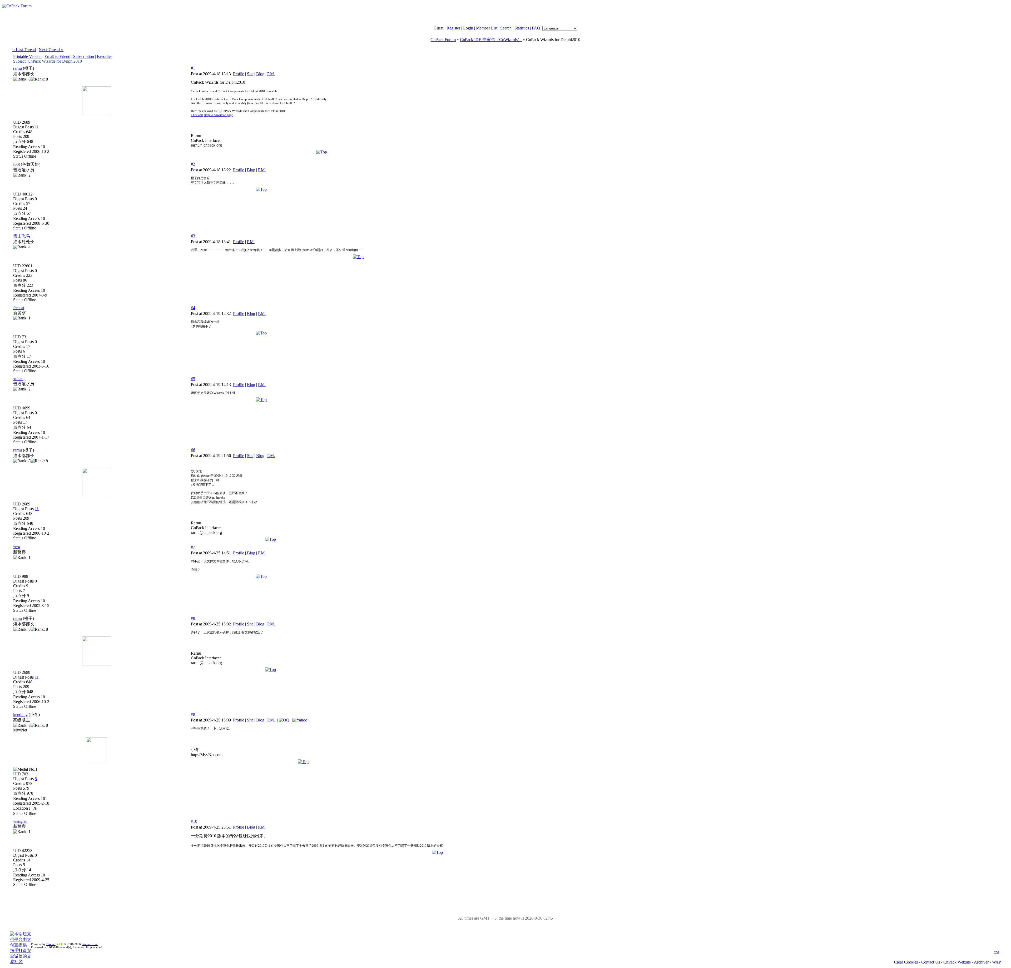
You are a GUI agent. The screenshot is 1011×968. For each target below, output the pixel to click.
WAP (996, 962)
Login (468, 28)
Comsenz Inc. (90, 944)
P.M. (271, 74)
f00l (16, 164)
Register (453, 28)
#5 (193, 379)
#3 (193, 236)
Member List (486, 28)
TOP (996, 952)
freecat (18, 307)
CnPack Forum (443, 39)
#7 (193, 547)
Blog (260, 74)
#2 (193, 164)
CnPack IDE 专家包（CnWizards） (491, 39)
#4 (193, 307)
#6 (193, 450)
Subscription (83, 56)
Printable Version (27, 56)
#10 (194, 821)
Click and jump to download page (212, 115)
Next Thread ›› (51, 49)
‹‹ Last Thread (24, 49)
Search (506, 28)
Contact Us (930, 962)
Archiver (981, 962)
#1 (193, 68)
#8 (193, 618)
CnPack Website (957, 962)
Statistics (521, 28)
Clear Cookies (906, 962)
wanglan (20, 821)
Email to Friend (57, 56)
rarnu (17, 68)
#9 (193, 714)
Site (250, 74)
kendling (20, 714)
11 (37, 127)
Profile (238, 74)
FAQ (536, 28)
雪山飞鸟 (21, 236)
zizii (16, 547)
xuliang (19, 379)
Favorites (104, 56)
